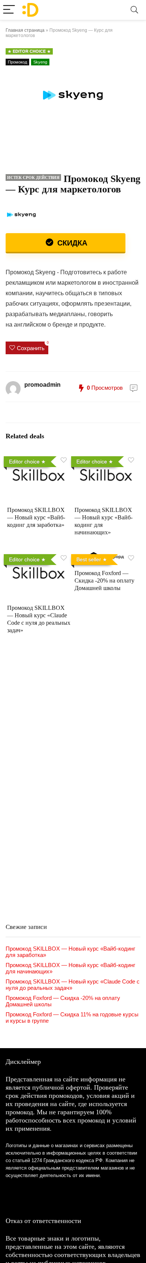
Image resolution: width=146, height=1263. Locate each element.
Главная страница (25, 30)
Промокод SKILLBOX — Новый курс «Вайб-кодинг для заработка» (36, 517)
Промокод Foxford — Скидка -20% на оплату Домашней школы (104, 580)
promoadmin (42, 385)
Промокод (17, 62)
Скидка (71, 243)
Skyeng (40, 62)
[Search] (134, 10)
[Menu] (9, 10)
